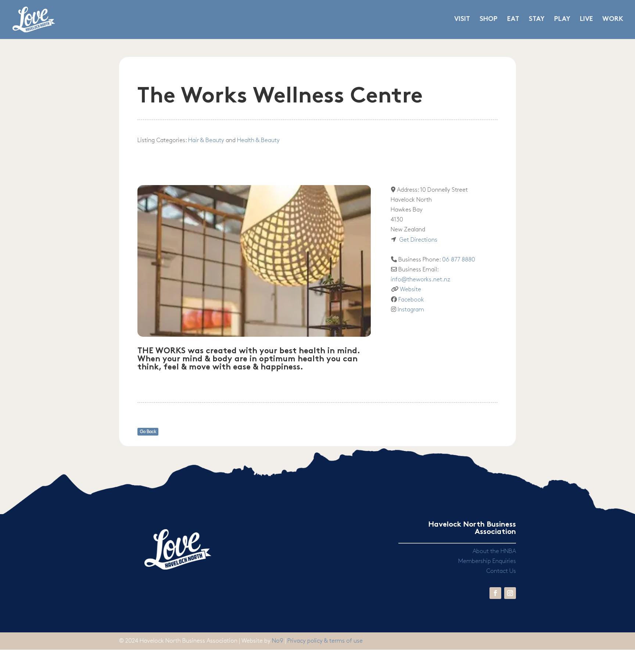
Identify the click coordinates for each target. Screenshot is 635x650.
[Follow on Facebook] (495, 593)
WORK (612, 19)
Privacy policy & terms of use (325, 641)
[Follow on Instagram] (510, 593)
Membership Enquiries (487, 561)
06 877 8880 (458, 260)
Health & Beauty (258, 140)
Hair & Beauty (206, 140)
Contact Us (501, 571)
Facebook (411, 300)
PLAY (562, 19)
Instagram (411, 310)
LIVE (586, 19)
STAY (537, 19)
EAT (513, 19)
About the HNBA (494, 551)
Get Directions (418, 240)
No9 (278, 641)
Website (410, 289)
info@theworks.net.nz (420, 279)
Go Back (148, 432)
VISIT (462, 19)
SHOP (489, 19)
